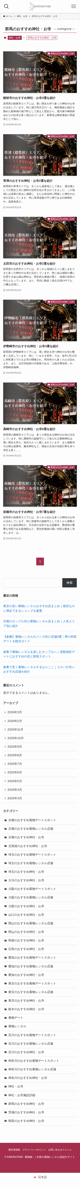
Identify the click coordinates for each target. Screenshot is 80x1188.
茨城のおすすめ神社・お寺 (26, 1112)
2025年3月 (14, 798)
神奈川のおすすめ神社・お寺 (27, 1077)
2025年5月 (14, 781)
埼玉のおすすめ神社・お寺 (26, 871)
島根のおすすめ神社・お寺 (26, 940)
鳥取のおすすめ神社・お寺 (26, 1120)
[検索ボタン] (6, 6)
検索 (70, 582)
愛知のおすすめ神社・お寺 (26, 975)
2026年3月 (14, 712)
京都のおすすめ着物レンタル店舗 (30, 828)
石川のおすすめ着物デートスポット (32, 1035)
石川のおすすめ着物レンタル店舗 (30, 1043)
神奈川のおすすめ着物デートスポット (33, 1060)
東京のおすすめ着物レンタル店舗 (30, 992)
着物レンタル (17, 1026)
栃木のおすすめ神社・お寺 (26, 1009)
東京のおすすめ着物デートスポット (32, 983)
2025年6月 (14, 772)
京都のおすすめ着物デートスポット (32, 820)
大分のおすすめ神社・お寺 (26, 880)
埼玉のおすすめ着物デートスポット (32, 854)
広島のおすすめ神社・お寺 (26, 949)
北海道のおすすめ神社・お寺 (27, 846)
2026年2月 (14, 721)
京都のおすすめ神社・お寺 (26, 837)
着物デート (15, 1017)
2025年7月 (14, 763)
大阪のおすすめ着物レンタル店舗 (30, 897)
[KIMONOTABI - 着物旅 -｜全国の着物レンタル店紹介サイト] (40, 6)
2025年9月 (14, 746)
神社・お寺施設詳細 (21, 1095)
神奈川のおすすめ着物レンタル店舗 (32, 1069)
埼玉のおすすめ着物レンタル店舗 (30, 863)
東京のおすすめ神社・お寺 (26, 1000)
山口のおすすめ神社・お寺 (26, 914)
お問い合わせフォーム (60, 1149)
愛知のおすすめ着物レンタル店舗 (30, 966)
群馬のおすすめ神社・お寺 (26, 1103)
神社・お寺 (14, 37)
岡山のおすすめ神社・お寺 (26, 931)
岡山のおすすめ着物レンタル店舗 (30, 923)
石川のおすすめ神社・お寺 (26, 1052)
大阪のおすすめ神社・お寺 (26, 906)
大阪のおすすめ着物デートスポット (32, 888)
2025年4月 (14, 789)
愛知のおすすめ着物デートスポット (32, 957)
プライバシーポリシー (34, 1149)
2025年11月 (15, 729)
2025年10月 (15, 738)
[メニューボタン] (73, 6)
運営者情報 (14, 1149)
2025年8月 (14, 755)
